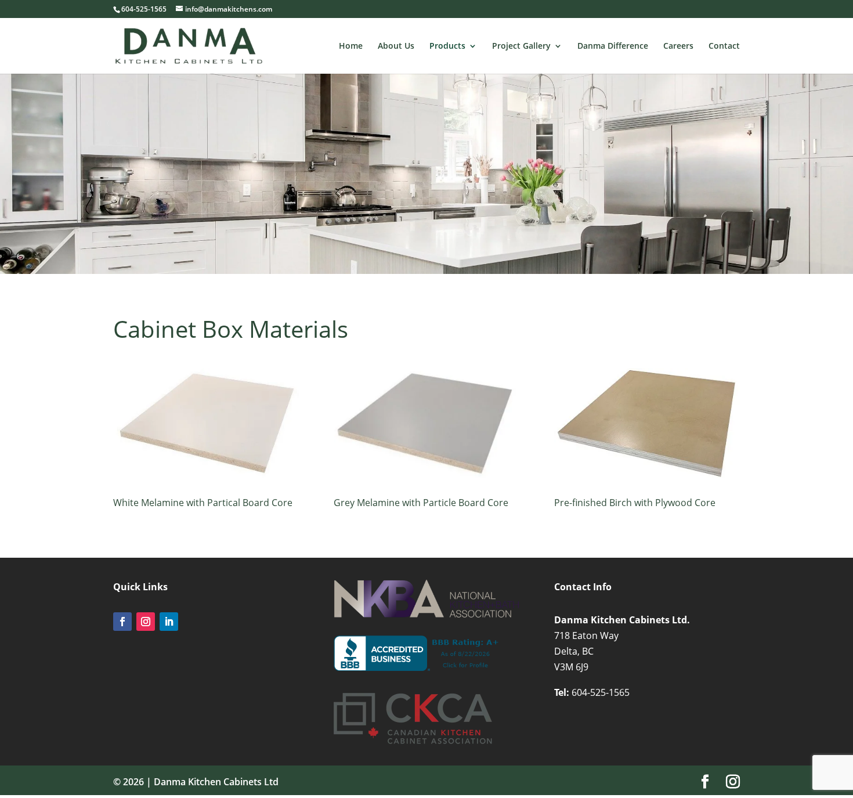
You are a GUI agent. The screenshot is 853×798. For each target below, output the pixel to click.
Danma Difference (612, 46)
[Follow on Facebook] (122, 621)
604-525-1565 (601, 692)
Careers (678, 46)
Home (351, 46)
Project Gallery (521, 46)
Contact (724, 46)
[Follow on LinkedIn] (169, 621)
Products (447, 46)
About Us (396, 46)
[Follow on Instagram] (145, 621)
